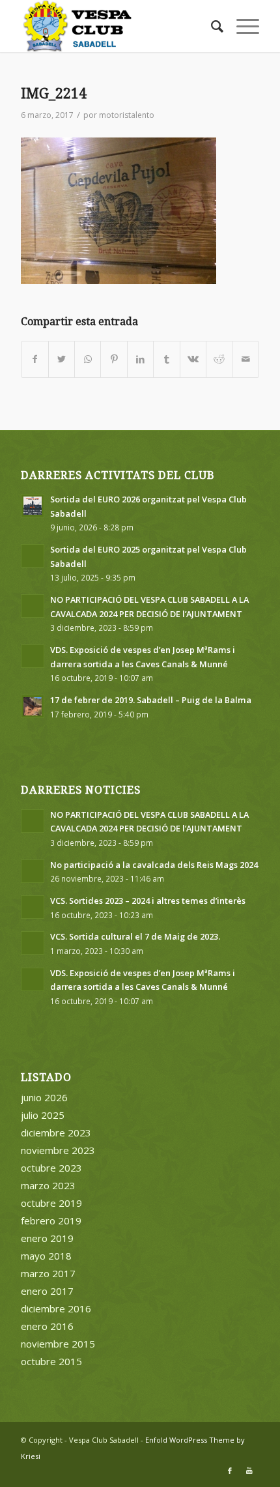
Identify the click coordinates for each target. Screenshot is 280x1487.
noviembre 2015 (58, 1343)
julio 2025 (42, 1114)
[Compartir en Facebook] (34, 359)
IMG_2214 (54, 93)
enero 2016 (47, 1326)
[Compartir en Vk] (193, 359)
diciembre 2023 (56, 1132)
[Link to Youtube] (249, 1470)
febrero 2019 (51, 1220)
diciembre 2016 (56, 1308)
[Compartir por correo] (245, 359)
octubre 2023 (51, 1167)
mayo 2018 (46, 1255)
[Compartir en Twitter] (61, 359)
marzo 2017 (48, 1273)
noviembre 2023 (58, 1150)
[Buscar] (210, 26)
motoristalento (126, 115)
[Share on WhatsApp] (87, 359)
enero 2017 (47, 1290)
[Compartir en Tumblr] (166, 359)
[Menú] (241, 26)
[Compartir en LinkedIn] (140, 359)
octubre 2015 (51, 1361)
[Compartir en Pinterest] (113, 359)
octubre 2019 (51, 1202)
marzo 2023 (48, 1185)
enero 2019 (47, 1238)
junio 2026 (44, 1097)
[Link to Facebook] (230, 1470)
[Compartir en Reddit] (219, 359)
